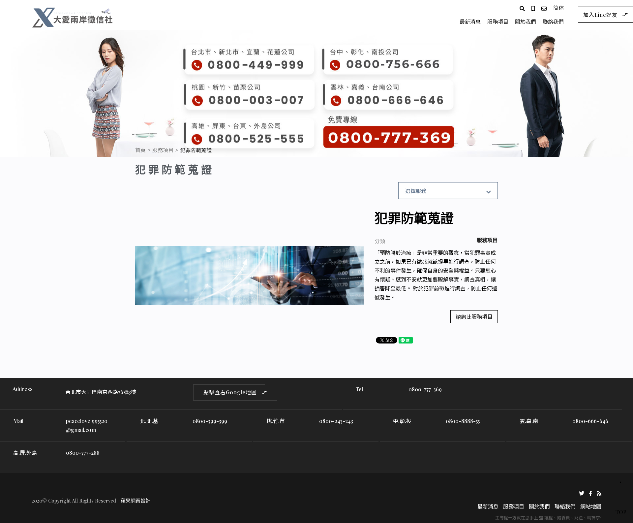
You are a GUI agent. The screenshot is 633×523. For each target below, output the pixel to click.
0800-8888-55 (463, 420)
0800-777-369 (425, 389)
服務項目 (497, 21)
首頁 (140, 150)
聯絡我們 (553, 21)
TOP (621, 511)
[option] (249, 275)
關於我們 (525, 21)
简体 (558, 7)
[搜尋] (522, 7)
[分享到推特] (581, 492)
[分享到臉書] (590, 492)
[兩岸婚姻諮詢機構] (73, 16)
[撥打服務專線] (533, 7)
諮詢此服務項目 (474, 316)
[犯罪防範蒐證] (249, 275)
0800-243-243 (336, 420)
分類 (380, 241)
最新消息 (470, 21)
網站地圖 (590, 506)
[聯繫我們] (544, 7)
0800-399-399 (210, 420)
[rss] (599, 492)
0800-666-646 (590, 420)
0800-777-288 (83, 452)
